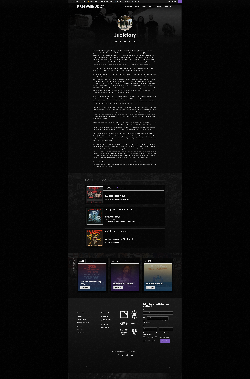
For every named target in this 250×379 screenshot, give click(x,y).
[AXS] (124, 323)
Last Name (162, 326)
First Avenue (80, 313)
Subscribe (165, 341)
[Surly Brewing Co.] (134, 314)
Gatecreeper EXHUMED (119, 239)
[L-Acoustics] (124, 314)
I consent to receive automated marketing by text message (156, 321)
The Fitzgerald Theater (163, 337)
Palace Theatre (149, 337)
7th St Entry (80, 316)
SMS (144, 318)
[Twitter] (125, 41)
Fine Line (156, 341)
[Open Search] (171, 6)
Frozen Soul (112, 217)
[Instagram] (129, 41)
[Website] (116, 41)
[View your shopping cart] (180, 1)
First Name (146, 326)
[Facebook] (120, 41)
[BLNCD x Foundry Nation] (124, 332)
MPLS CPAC (80, 332)
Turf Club (147, 341)
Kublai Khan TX (115, 196)
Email (144, 310)
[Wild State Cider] (134, 332)
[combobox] (148, 318)
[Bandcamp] (134, 41)
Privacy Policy (169, 367)
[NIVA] (134, 323)
